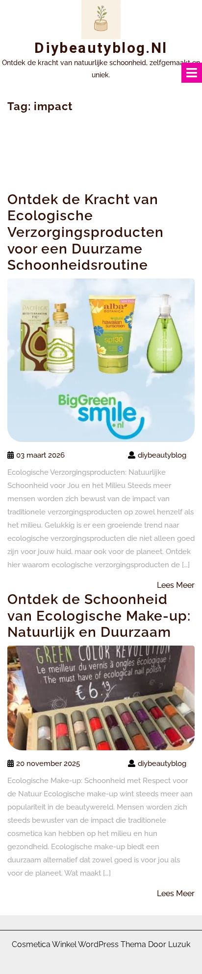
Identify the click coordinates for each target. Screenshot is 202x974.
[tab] (191, 73)
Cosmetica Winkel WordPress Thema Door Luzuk (101, 944)
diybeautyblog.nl (100, 47)
